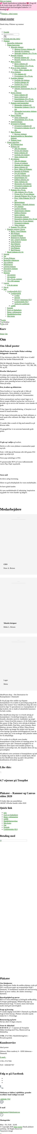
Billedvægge (8, 264)
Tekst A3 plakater (20, 188)
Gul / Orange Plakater (19, 240)
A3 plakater (15, 159)
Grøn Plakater (16, 242)
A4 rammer (11, 275)
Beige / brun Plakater (18, 231)
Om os (6, 287)
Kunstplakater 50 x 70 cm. (24, 99)
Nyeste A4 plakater (21, 151)
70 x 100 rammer (13, 281)
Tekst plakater (19, 225)
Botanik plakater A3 (21, 57)
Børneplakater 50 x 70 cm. (24, 66)
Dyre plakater (16, 72)
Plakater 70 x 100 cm (18, 227)
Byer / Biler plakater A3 (23, 70)
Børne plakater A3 (21, 64)
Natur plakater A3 (20, 182)
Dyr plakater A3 (20, 74)
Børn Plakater (16, 132)
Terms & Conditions (21, 304)
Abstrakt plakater (17, 47)
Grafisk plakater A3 (21, 82)
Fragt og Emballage (14, 310)
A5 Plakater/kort (17, 144)
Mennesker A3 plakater (22, 184)
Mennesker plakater (21, 217)
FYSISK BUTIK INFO (12, 39)
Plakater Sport (16, 140)
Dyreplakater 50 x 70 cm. (23, 76)
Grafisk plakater (20, 208)
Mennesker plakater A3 (22, 105)
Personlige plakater (11, 268)
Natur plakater (16, 115)
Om (5, 825)
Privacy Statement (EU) (23, 300)
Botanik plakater (17, 55)
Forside (6, 32)
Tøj (5, 256)
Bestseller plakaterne (15, 43)
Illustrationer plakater (19, 86)
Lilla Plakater (16, 246)
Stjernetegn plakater (21, 223)
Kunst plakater (16, 93)
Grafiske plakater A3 (22, 175)
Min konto (11, 316)
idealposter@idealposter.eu (10, 1112)
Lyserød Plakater (17, 235)
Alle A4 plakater (20, 148)
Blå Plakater (15, 233)
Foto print (7, 271)
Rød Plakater (15, 250)
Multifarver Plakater (18, 237)
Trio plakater (8, 262)
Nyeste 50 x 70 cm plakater (24, 194)
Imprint (17, 297)
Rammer (7, 273)
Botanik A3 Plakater (21, 171)
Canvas (6, 283)
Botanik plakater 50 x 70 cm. (24, 59)
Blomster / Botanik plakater (24, 204)
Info (5, 289)
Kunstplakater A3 (20, 177)
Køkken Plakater (20, 213)
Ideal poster (7, 19)
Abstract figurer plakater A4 (24, 49)
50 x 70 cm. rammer (14, 279)
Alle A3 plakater (20, 161)
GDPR (13, 306)
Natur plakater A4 (20, 117)
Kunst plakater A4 (21, 95)
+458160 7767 (5, 1099)
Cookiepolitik (16, 293)
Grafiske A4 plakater (22, 80)
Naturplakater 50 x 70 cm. (23, 119)
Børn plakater (16, 62)
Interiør (6, 254)
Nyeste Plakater (9, 258)
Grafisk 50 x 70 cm (21, 84)
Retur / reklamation (14, 312)
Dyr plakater (19, 206)
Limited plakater (10, 266)
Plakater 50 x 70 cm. (18, 190)
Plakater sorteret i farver (16, 229)
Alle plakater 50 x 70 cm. (23, 192)
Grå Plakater (15, 248)
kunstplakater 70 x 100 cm (24, 101)
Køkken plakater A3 (21, 179)
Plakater (7, 41)
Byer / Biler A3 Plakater (23, 169)
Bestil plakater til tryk (15, 252)
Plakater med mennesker (20, 103)
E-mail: (3, 1057)
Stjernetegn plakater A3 (23, 126)
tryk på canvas (12, 285)
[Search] (5, 36)
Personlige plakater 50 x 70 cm (25, 219)
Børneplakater (19, 202)
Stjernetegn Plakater (18, 124)
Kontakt (10, 308)
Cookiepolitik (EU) (14, 291)
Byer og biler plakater (19, 68)
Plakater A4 (15, 146)
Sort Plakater (15, 244)
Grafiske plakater (17, 78)
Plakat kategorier (13, 45)
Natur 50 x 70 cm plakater (23, 221)
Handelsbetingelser (14, 314)
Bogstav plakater (20, 134)
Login (3, 320)
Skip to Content (5, 1)
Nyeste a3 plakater (21, 163)
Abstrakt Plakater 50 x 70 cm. (25, 196)
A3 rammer (11, 277)
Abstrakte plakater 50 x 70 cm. (25, 53)
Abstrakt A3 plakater (22, 51)
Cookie (17, 295)
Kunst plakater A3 (21, 97)
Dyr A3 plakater (20, 173)
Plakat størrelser (13, 142)
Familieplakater (16, 122)
